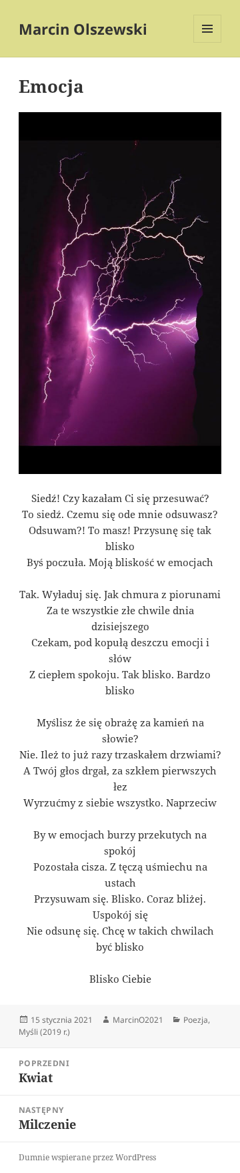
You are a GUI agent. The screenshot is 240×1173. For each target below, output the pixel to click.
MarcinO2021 (138, 1019)
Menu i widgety (207, 42)
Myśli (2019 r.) (44, 1031)
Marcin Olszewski (83, 29)
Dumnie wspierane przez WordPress (87, 1157)
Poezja (195, 1019)
